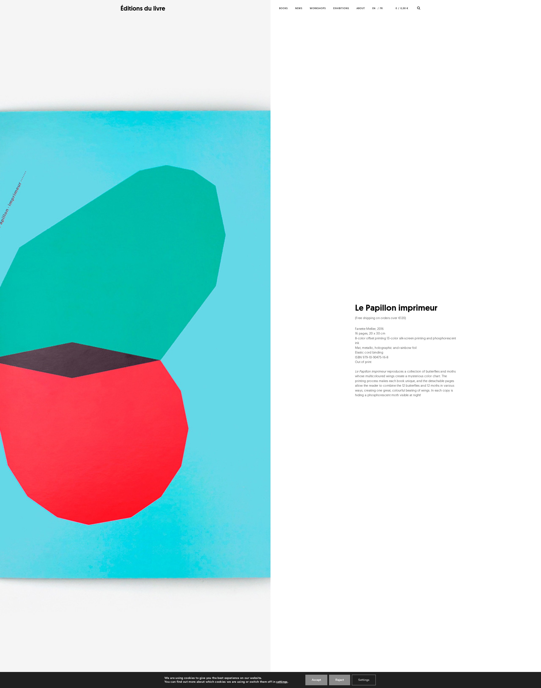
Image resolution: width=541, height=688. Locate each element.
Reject (339, 680)
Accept (316, 680)
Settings (363, 680)
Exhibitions (341, 8)
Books (283, 8)
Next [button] (243, 344)
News (298, 8)
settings (281, 682)
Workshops (318, 8)
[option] (135, 344)
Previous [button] (27, 344)
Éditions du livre (142, 8)
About (361, 8)
